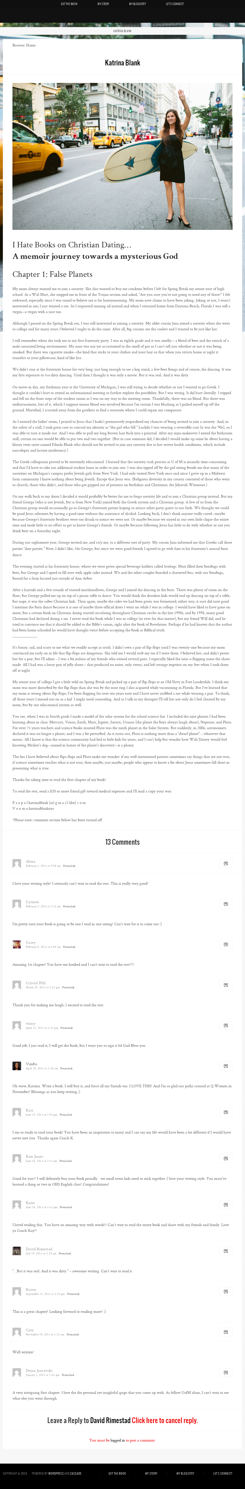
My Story (103, 4)
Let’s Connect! (175, 4)
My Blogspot (137, 4)
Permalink (69, 865)
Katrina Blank (122, 31)
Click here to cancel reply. (165, 1420)
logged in (118, 1440)
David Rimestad (110, 1420)
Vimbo (31, 1064)
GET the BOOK (69, 4)
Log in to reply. (226, 863)
